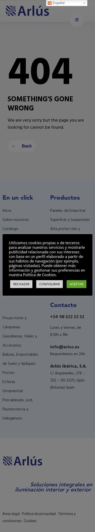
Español (58, 3)
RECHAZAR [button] (21, 284)
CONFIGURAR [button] (49, 284)
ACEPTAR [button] (76, 284)
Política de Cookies (39, 274)
